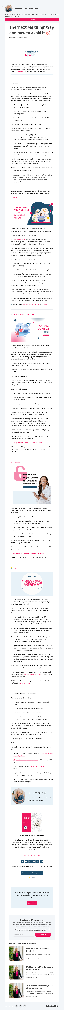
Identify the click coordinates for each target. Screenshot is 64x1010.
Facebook (22, 861)
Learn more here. (24, 683)
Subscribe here (19, 71)
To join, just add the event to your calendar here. (27, 443)
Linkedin (37, 861)
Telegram (34, 861)
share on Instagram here (32, 674)
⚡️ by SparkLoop (32, 877)
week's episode (20, 239)
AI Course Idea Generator (39, 766)
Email (41, 861)
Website (25, 304)
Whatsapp (30, 861)
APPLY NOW (32, 903)
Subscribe (32, 20)
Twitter (26, 861)
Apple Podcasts (34, 304)
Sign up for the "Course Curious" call (26, 760)
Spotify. (44, 304)
